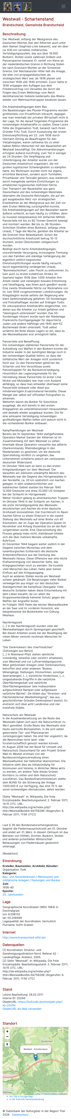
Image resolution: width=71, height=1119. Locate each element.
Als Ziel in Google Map (21, 1096)
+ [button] (7, 1031)
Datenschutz (20, 1114)
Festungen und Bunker (46, 880)
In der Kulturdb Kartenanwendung (26, 1099)
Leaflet (37, 1093)
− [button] (7, 1036)
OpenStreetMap (50, 1093)
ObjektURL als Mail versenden (22, 1008)
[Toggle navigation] (63, 6)
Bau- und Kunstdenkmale (19, 876)
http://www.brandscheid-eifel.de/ (24, 937)
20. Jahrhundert (13, 894)
